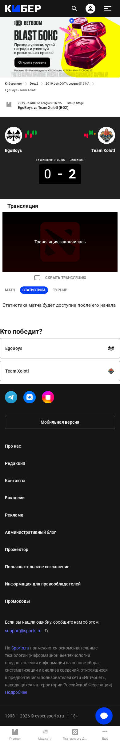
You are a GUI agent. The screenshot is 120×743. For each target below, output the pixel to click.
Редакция (15, 463)
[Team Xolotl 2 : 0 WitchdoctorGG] (90, 132)
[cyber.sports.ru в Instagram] (49, 398)
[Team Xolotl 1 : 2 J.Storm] (85, 135)
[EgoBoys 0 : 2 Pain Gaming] (31, 136)
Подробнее (16, 692)
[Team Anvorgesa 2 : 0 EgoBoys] (26, 136)
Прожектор (16, 549)
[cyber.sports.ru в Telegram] (12, 398)
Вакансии (15, 497)
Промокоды (17, 601)
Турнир (60, 290)
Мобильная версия (60, 422)
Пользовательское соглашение (37, 566)
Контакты (15, 480)
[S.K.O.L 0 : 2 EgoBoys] (28, 132)
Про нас (13, 446)
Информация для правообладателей (43, 583)
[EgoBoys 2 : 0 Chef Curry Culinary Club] (36, 132)
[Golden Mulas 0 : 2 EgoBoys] (33, 132)
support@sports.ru (23, 630)
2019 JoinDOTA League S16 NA (68, 83)
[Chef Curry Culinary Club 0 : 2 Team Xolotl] (92, 132)
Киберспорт (13, 83)
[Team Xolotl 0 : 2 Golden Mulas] (87, 136)
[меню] (107, 8)
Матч (10, 290)
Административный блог (30, 532)
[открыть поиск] (74, 8)
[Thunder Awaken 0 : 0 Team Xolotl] (95, 134)
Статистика (34, 290)
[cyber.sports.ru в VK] (30, 398)
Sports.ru (20, 647)
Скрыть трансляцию (65, 278)
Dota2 (34, 83)
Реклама (14, 515)
